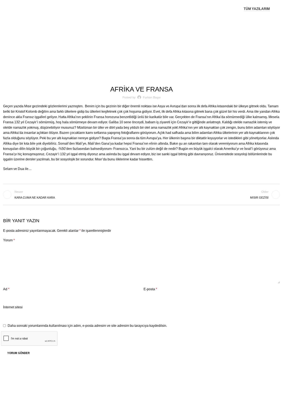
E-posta (150, 289)
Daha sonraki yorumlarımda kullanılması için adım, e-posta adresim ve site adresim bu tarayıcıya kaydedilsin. (87, 325)
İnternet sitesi (13, 307)
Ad (6, 289)
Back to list (142, 194)
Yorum (9, 240)
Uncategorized (147, 44)
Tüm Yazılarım (257, 9)
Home (129, 44)
